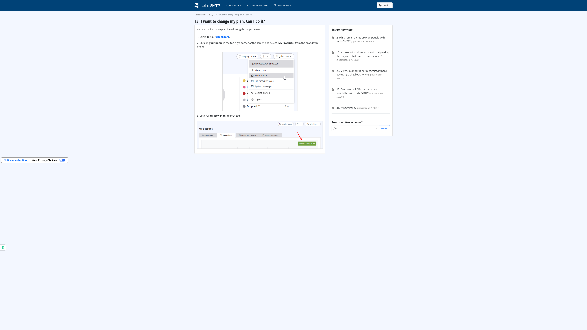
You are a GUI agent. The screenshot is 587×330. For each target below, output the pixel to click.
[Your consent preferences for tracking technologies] (3, 247)
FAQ (211, 14)
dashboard (222, 36)
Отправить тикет (259, 5)
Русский (384, 5)
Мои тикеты (235, 5)
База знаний (284, 5)
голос (384, 128)
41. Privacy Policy (346, 108)
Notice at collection (15, 160)
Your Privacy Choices (44, 160)
